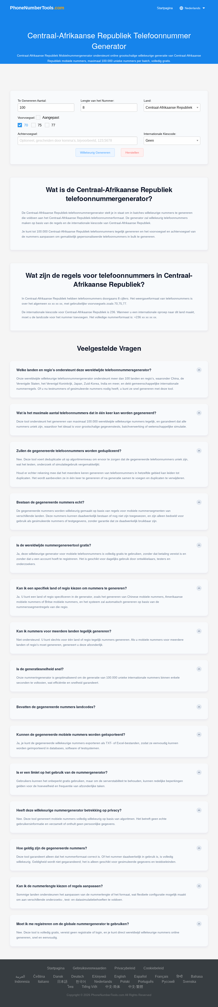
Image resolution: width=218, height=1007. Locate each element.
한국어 (81, 981)
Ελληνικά (99, 976)
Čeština (39, 976)
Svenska (189, 981)
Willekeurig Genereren (95, 152)
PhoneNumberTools (37, 7)
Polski (125, 981)
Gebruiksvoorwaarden (89, 968)
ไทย (70, 986)
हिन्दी (179, 976)
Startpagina (165, 8)
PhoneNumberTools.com (107, 995)
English (120, 976)
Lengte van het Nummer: (97, 100)
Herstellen (132, 152)
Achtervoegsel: (28, 134)
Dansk (58, 976)
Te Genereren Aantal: (32, 100)
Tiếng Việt (89, 986)
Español (140, 976)
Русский (168, 981)
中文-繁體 (135, 986)
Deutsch (77, 976)
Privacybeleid (125, 968)
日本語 (62, 981)
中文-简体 (112, 986)
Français (161, 976)
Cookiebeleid (153, 968)
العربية (20, 976)
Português (145, 981)
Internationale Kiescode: (160, 134)
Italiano (43, 981)
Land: (147, 100)
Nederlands (103, 981)
